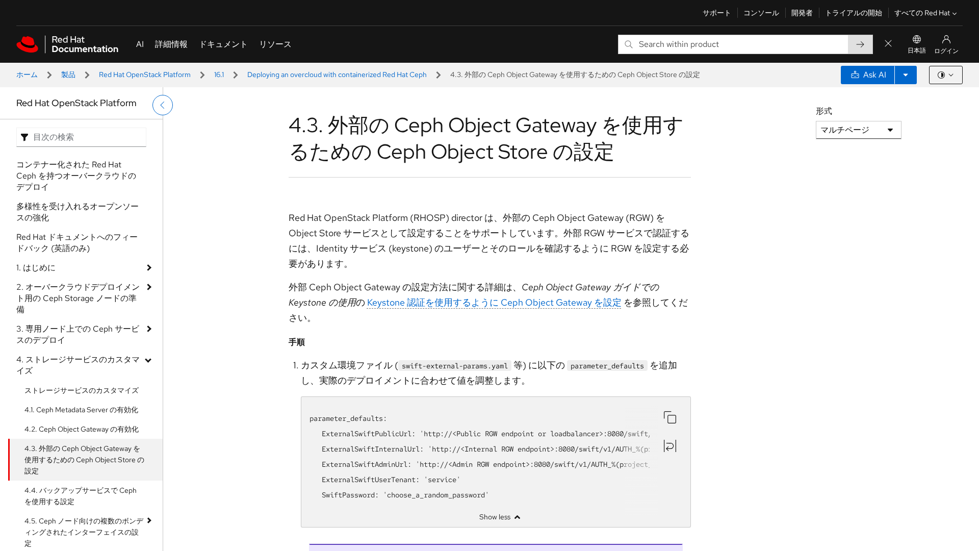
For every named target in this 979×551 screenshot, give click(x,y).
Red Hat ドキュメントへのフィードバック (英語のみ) (77, 243)
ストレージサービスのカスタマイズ (81, 390)
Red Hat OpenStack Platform (145, 74)
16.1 (219, 74)
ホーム (27, 74)
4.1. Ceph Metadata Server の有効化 (81, 409)
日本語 (917, 50)
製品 (68, 74)
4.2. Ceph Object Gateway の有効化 (81, 429)
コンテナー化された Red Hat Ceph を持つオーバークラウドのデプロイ (76, 175)
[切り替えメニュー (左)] (162, 105)
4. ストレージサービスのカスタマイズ (78, 365)
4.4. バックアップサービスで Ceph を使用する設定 (80, 496)
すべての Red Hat (922, 12)
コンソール (761, 12)
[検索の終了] (888, 44)
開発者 (802, 12)
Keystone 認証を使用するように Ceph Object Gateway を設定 (494, 302)
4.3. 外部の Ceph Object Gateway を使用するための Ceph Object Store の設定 (84, 459)
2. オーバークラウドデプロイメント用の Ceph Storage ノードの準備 (78, 298)
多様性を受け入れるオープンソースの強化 (77, 212)
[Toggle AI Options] (905, 75)
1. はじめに (36, 267)
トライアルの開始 (853, 12)
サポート (717, 12)
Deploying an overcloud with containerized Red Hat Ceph (337, 74)
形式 (824, 111)
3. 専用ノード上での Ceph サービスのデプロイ (77, 334)
